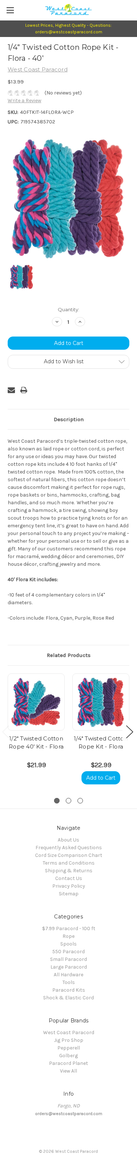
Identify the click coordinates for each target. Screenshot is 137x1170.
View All (68, 1071)
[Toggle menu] (10, 10)
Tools (68, 982)
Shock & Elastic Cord (68, 998)
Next (129, 732)
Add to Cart (100, 778)
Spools (68, 944)
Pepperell (68, 1048)
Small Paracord (68, 959)
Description (69, 419)
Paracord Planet (68, 1063)
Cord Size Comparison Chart (68, 855)
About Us (68, 840)
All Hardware (68, 975)
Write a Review (24, 100)
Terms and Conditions (69, 863)
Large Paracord (68, 967)
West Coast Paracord (68, 1032)
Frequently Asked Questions (68, 847)
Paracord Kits (68, 990)
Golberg (68, 1055)
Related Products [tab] (69, 655)
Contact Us (68, 878)
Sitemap (69, 894)
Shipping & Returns (68, 871)
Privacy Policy (68, 886)
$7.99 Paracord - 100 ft (68, 928)
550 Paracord (68, 951)
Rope (68, 936)
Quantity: (68, 309)
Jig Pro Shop (68, 1040)
